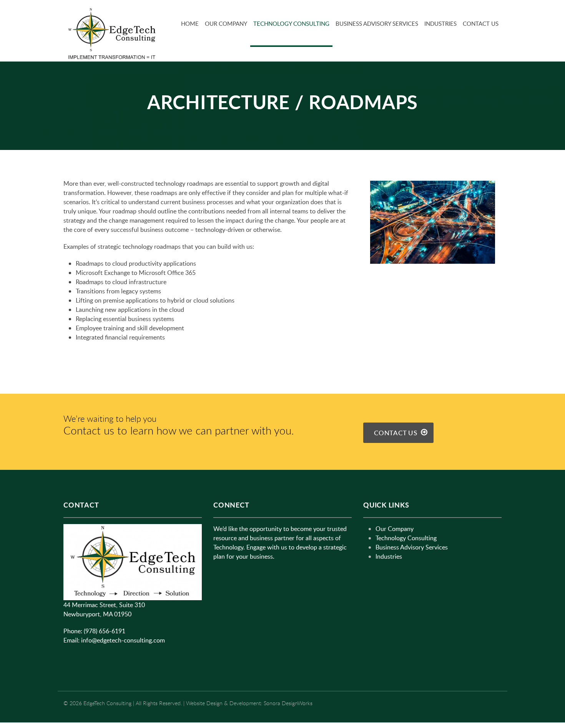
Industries (440, 23)
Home (190, 23)
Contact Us (481, 23)
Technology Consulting (291, 23)
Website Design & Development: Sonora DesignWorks (249, 703)
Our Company (226, 23)
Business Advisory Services (377, 23)
